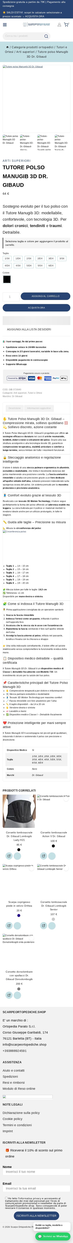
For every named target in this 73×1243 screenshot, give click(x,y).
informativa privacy (30, 1198)
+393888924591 (15, 1051)
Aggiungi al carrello (46, 296)
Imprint (8, 1131)
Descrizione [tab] (15, 408)
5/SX (40, 265)
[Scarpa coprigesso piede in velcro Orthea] (19, 880)
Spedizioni (10, 1076)
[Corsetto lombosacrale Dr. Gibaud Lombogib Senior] (53, 880)
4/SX (18, 265)
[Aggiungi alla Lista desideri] (17, 856)
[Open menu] (5, 25)
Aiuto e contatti (14, 1070)
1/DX (18, 258)
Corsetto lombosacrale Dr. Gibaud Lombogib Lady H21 (19, 836)
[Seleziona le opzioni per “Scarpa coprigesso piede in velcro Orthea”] (9, 925)
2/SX (29, 258)
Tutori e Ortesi (35, 393)
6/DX (51, 265)
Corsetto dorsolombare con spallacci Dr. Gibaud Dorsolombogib (19, 975)
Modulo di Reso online (19, 1088)
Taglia (6, 253)
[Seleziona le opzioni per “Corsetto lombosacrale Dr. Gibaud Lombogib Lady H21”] (9, 855)
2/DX (40, 258)
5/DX (29, 265)
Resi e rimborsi (14, 1082)
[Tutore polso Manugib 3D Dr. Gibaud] (36, 99)
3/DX (51, 258)
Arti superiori (17, 160)
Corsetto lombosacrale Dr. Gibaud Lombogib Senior (54, 906)
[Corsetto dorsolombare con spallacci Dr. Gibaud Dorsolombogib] (19, 950)
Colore (6, 273)
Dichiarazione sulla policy (21, 1113)
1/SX (7, 258)
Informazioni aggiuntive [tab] (39, 408)
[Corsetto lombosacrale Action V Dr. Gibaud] (53, 811)
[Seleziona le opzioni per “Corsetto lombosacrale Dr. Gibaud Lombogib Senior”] (43, 925)
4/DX (7, 265)
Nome (7, 1167)
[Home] (7, 47)
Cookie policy (12, 1119)
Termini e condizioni (17, 1125)
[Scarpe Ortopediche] (36, 25)
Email (7, 1183)
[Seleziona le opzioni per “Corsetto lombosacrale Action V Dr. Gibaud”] (43, 855)
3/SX (62, 258)
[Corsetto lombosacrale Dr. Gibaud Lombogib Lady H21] (19, 811)
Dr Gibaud (17, 396)
